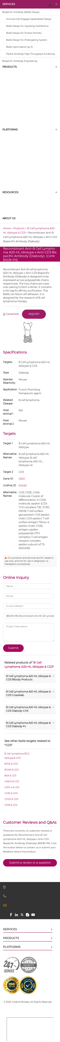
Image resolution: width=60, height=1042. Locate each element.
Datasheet (12, 313)
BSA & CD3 (10, 775)
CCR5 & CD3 (11, 793)
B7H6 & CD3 (11, 763)
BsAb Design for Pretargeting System (26, 40)
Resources (10, 192)
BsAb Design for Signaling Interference (27, 26)
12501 (22, 478)
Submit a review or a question (30, 862)
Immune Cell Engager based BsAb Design (28, 19)
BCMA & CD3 (11, 769)
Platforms (10, 129)
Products (9, 66)
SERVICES (8, 4)
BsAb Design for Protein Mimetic (24, 33)
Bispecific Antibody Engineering (19, 61)
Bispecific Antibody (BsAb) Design (21, 12)
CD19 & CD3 (10, 805)
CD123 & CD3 (11, 799)
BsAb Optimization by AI (19, 47)
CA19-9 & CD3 (11, 781)
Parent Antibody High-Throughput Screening (30, 54)
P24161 (23, 485)
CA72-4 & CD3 (11, 787)
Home (7, 228)
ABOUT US (9, 218)
